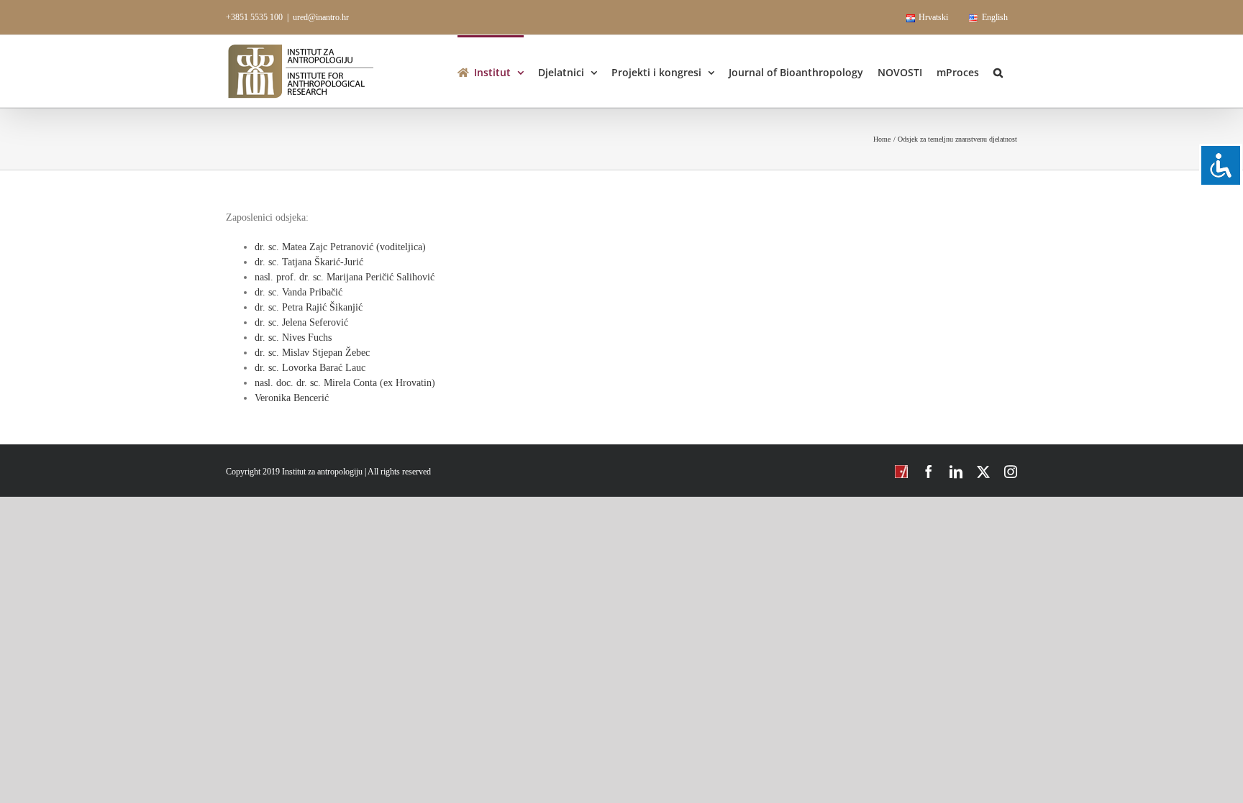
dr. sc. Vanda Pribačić (298, 292)
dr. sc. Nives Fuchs (293, 337)
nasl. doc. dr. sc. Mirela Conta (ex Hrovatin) (345, 382)
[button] (998, 71)
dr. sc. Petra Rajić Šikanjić (309, 307)
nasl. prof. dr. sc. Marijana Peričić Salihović (344, 277)
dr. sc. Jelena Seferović (301, 322)
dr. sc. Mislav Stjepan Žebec (312, 352)
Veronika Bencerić (292, 398)
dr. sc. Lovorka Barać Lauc (310, 367)
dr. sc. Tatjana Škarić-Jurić (309, 262)
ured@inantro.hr (321, 17)
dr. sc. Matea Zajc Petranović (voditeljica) (340, 247)
